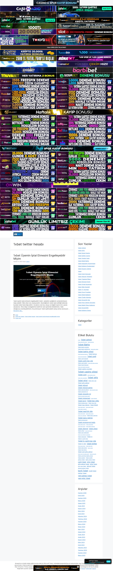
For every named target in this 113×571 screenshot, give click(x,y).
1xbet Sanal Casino (84, 253)
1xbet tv (89, 436)
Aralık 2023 (81, 537)
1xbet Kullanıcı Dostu (84, 310)
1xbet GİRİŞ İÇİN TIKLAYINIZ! (56, 47)
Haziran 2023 (82, 553)
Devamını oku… (18, 311)
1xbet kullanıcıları (83, 403)
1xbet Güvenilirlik (83, 308)
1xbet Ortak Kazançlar (85, 284)
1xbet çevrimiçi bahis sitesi (85, 456)
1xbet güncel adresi (83, 390)
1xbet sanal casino (81, 426)
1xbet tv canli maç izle (87, 441)
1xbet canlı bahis (82, 363)
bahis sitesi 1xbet (90, 459)
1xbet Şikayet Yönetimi (85, 276)
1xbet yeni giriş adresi (85, 452)
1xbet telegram (82, 436)
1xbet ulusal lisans (81, 446)
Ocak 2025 (81, 506)
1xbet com (82, 375)
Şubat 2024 (81, 532)
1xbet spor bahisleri (83, 432)
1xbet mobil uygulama (82, 409)
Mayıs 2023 (81, 555)
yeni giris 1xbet (84, 478)
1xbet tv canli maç (83, 438)
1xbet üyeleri (81, 458)
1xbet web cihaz (89, 446)
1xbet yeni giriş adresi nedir (83, 454)
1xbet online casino (89, 413)
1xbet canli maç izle (85, 361)
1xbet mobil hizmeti (89, 407)
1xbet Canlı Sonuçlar (84, 274)
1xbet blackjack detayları (83, 354)
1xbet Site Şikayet (88, 430)
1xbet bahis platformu (84, 349)
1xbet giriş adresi (83, 383)
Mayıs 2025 (81, 501)
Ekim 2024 (81, 511)
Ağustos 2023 (82, 547)
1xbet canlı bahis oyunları (93, 363)
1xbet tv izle (82, 444)
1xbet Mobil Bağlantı (84, 295)
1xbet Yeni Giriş (82, 450)
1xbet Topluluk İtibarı (84, 279)
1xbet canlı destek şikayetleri (83, 367)
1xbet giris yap (92, 380)
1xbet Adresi (82, 248)
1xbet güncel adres (85, 388)
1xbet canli (91, 356)
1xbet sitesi (93, 429)
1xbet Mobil (94, 405)
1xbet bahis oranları (83, 347)
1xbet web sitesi (82, 448)
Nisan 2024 (81, 527)
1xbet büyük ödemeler (82, 356)
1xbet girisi (83, 380)
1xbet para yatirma (92, 415)
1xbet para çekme (85, 418)
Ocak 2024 (81, 534)
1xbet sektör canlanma (90, 426)
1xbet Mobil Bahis (83, 261)
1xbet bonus (93, 354)
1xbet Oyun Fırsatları (84, 292)
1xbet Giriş (81, 250)
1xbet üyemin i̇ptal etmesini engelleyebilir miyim (48, 316)
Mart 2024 (81, 529)
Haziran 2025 (82, 498)
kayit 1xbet (83, 471)
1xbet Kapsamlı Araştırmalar (86, 263)
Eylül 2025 (81, 495)
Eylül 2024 (81, 514)
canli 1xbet (82, 462)
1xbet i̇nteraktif (94, 398)
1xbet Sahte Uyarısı (84, 256)
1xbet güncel (83, 385)
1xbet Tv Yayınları (83, 289)
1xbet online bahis (81, 413)
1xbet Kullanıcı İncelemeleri (86, 266)
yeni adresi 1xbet (85, 476)
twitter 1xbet (82, 473)
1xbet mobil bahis (81, 407)
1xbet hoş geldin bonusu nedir (84, 396)
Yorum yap (18, 318)
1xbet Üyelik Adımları (84, 297)
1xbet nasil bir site (85, 411)
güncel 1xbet (91, 466)
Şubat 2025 (81, 503)
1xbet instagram (84, 398)
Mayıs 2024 (81, 524)
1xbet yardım (90, 448)
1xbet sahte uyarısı (81, 424)
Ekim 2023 (81, 542)
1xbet (16, 315)
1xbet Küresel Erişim (84, 282)
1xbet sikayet (83, 429)
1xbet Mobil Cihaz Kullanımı (86, 305)
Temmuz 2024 (82, 519)
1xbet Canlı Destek (83, 365)
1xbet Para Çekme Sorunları (86, 302)
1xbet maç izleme (19, 316)
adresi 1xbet (81, 459)
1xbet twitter (92, 444)
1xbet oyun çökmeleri (82, 415)
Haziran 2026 (82, 493)
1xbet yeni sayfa (93, 454)
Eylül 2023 (81, 545)
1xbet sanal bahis (89, 424)
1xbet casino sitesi (88, 371)
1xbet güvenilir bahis (94, 389)
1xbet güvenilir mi (83, 391)
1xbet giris (93, 377)
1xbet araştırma (91, 342)
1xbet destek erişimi (91, 375)
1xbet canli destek (83, 358)
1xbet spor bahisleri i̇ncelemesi (84, 434)
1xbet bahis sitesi (85, 351)
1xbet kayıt (82, 401)
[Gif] (56, 112)
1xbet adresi (86, 340)
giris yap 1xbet (82, 466)
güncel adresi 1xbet (83, 468)
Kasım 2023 (81, 540)
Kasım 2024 (81, 508)
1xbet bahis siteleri (94, 349)
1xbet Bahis (84, 344)
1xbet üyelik (89, 458)
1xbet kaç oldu (93, 401)
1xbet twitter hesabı (30, 316)
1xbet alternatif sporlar (82, 342)
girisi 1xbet (93, 464)
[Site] (28, 82)
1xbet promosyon (82, 420)
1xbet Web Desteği (84, 287)
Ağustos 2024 (82, 516)
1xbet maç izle (92, 403)
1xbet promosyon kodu (86, 422)
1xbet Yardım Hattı (83, 258)
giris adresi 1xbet (83, 464)
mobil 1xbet (92, 471)
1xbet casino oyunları (85, 369)
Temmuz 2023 (82, 550)
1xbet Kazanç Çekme (84, 269)
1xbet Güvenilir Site (84, 300)
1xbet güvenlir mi (84, 394)
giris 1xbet (91, 462)
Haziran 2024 (82, 521)
